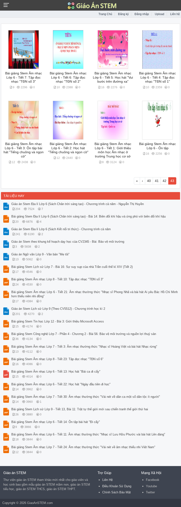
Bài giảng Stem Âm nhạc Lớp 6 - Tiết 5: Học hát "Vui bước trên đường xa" (113, 77)
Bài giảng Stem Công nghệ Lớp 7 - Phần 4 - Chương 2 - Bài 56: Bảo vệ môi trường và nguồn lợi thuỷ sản (83, 334)
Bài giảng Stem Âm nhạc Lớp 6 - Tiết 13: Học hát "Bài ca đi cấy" (55, 371)
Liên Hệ (107, 480)
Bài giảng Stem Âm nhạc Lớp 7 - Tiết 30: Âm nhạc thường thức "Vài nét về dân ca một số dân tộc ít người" (85, 396)
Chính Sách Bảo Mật (116, 492)
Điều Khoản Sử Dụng (116, 486)
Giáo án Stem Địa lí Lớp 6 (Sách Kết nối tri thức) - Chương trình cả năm (61, 229)
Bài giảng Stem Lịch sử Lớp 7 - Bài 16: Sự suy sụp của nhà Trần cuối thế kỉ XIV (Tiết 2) (72, 267)
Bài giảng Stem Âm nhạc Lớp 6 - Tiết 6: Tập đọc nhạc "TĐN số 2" (68, 77)
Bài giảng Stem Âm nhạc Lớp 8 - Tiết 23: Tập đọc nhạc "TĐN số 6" (57, 359)
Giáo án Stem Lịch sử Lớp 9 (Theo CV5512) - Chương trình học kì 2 (58, 308)
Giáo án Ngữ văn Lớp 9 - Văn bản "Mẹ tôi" (40, 254)
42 (164, 181)
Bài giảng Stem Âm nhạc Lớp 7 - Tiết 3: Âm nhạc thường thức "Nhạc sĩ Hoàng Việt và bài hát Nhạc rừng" (84, 346)
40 (149, 181)
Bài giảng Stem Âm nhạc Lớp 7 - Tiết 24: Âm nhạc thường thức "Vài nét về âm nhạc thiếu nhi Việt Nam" (83, 447)
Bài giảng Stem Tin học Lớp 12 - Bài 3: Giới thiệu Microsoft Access (57, 321)
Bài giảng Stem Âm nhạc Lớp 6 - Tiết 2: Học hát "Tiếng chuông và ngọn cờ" (68, 148)
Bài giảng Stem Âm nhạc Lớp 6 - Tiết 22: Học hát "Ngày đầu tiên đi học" (61, 384)
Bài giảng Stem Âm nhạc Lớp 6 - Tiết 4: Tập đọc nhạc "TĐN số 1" (157, 77)
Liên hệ (175, 14)
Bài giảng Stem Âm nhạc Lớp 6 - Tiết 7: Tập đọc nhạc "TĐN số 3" (23, 77)
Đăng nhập (142, 14)
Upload (159, 14)
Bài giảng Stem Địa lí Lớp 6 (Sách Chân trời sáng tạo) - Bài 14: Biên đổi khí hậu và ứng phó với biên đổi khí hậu (88, 216)
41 (157, 181)
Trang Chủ (105, 14)
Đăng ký (123, 14)
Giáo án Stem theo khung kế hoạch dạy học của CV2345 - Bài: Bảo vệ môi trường (67, 241)
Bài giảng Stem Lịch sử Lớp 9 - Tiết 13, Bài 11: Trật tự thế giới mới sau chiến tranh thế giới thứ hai (79, 409)
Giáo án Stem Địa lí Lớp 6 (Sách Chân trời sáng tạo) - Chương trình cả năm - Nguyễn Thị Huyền (77, 204)
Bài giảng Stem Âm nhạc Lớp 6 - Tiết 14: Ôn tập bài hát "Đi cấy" (55, 422)
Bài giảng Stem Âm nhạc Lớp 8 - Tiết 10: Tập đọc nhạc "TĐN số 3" (57, 279)
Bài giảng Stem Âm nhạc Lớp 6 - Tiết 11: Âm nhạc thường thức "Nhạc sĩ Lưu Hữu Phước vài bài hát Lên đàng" (88, 434)
